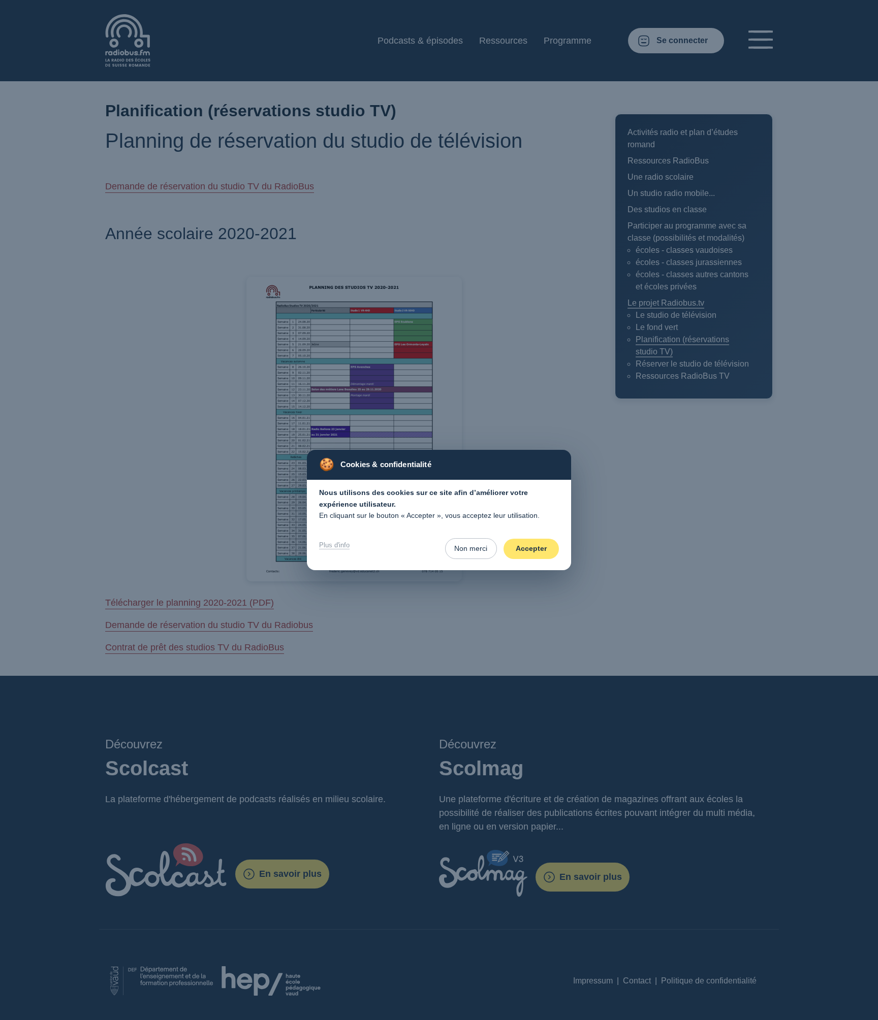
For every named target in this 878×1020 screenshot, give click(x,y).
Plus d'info (334, 545)
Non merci (470, 548)
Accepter (531, 548)
